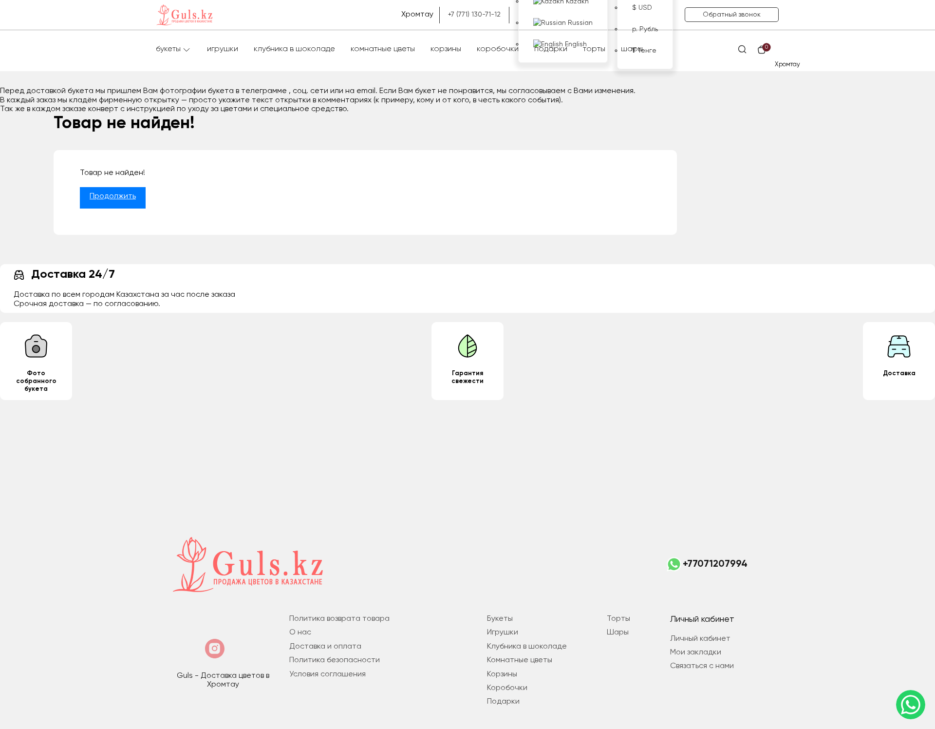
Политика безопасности (334, 660)
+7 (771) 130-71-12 (474, 14)
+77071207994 (715, 564)
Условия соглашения (327, 674)
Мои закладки (695, 652)
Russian (579, 22)
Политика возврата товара (339, 619)
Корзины (445, 49)
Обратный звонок (732, 14)
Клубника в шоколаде (294, 49)
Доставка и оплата (325, 647)
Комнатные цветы (383, 49)
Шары (632, 49)
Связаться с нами (702, 666)
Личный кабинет (700, 639)
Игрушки (222, 49)
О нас (300, 632)
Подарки (550, 49)
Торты (594, 49)
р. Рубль (645, 29)
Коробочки (498, 49)
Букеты (168, 49)
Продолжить (113, 196)
